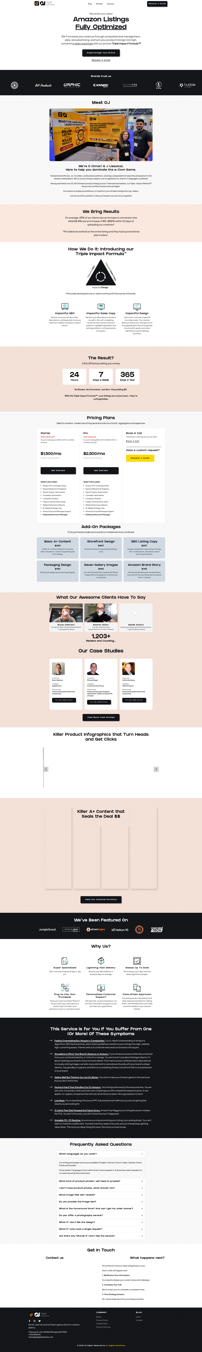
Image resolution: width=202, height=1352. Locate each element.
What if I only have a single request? (80, 1229)
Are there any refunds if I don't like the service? (87, 1236)
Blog (90, 4)
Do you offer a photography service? (81, 1216)
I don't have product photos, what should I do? (87, 1188)
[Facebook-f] (29, 1321)
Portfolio (99, 4)
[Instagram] (34, 1321)
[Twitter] (40, 1321)
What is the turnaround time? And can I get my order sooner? (96, 1209)
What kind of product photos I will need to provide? (89, 1181)
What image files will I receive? (77, 1195)
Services (110, 4)
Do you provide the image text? (77, 1202)
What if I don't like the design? (77, 1222)
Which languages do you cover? (78, 1154)
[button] (66, 613)
